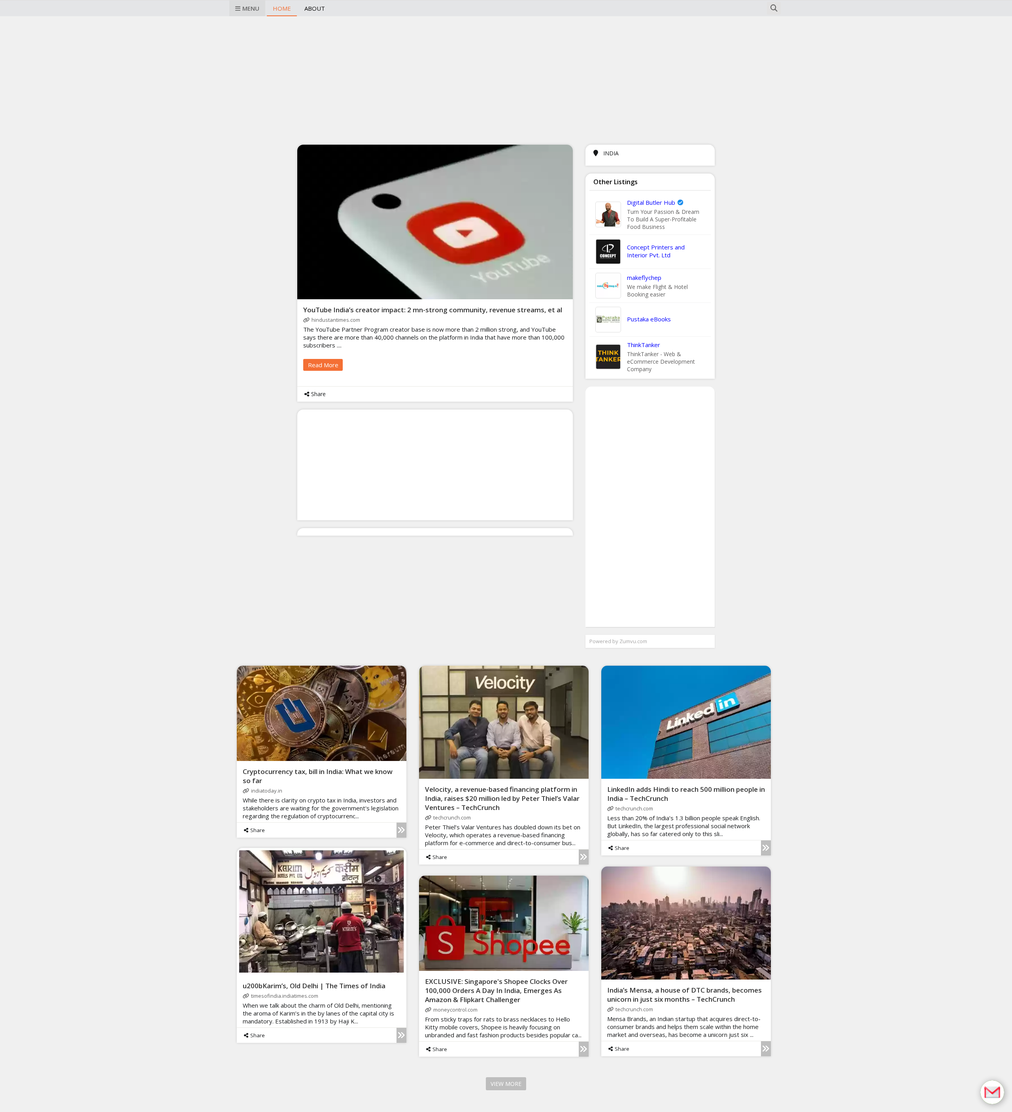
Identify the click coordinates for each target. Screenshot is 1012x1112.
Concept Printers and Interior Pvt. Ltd (656, 251)
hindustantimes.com (336, 319)
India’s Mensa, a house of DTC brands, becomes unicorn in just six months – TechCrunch (684, 995)
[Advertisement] (506, 79)
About (314, 8)
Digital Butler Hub (651, 202)
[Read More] (401, 830)
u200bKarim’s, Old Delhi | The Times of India (314, 985)
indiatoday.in (266, 790)
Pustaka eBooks (649, 319)
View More (506, 1083)
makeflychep (644, 277)
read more (323, 365)
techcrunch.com (452, 817)
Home (282, 8)
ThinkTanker (643, 345)
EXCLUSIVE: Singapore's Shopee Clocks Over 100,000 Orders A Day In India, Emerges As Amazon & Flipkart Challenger (496, 990)
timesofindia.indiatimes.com (284, 995)
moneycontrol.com (455, 1009)
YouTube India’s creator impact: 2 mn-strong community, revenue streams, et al (432, 309)
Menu (250, 8)
